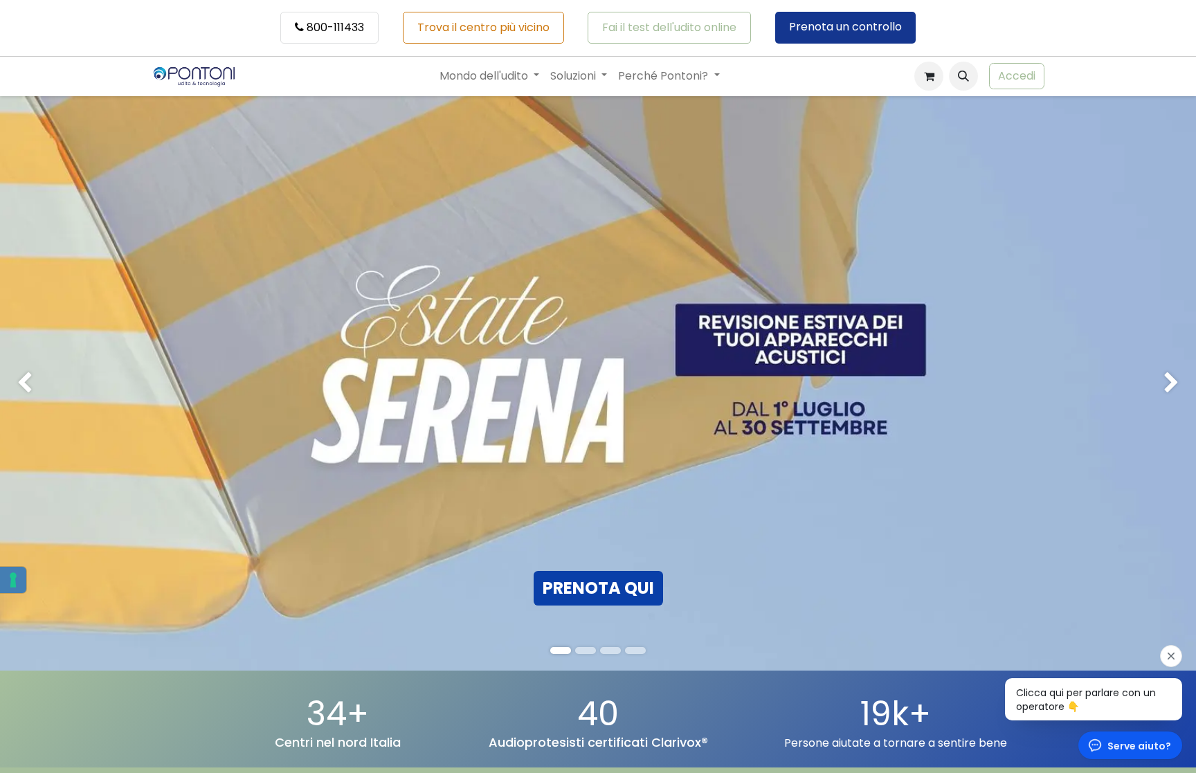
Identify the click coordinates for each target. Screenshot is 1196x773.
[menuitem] (489, 76)
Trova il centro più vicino (483, 27)
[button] (963, 76)
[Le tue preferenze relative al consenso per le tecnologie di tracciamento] (13, 580)
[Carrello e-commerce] (928, 76)
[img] (48, 383)
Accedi (1016, 76)
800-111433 (334, 27)
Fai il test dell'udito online (669, 27)
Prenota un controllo (845, 27)
